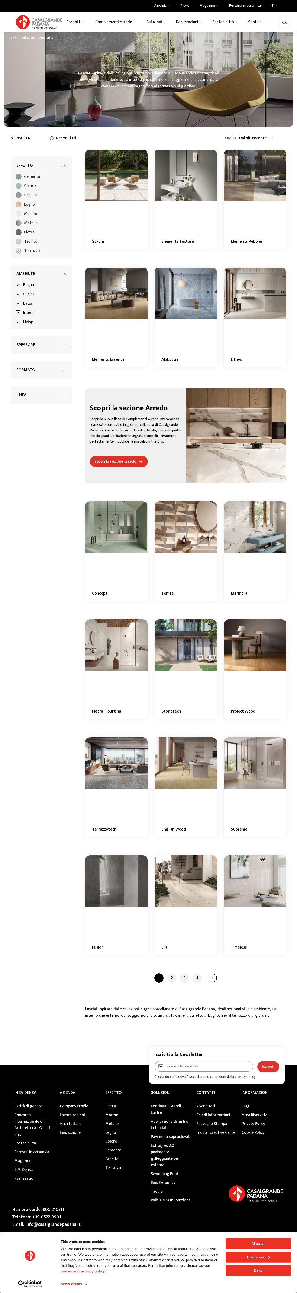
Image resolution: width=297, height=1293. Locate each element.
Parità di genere (28, 1106)
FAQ (245, 1106)
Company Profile (74, 1106)
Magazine (22, 1161)
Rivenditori (205, 1106)
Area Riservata (254, 1115)
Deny (258, 1271)
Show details (71, 1284)
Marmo (111, 1115)
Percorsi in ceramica (31, 1152)
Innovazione (70, 1132)
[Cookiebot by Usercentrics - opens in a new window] (30, 1283)
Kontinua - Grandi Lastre (166, 1109)
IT (272, 6)
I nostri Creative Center (216, 1132)
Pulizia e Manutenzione (170, 1200)
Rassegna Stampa (211, 1124)
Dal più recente (253, 138)
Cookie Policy (253, 1132)
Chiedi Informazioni (213, 1115)
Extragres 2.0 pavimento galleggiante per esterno (165, 1155)
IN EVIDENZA (25, 1092)
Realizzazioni (25, 1178)
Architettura (70, 1124)
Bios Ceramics (163, 1182)
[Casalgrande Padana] (39, 22)
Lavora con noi (72, 1115)
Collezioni (28, 37)
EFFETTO (113, 1092)
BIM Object (23, 1169)
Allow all (258, 1243)
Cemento (113, 1150)
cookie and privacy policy (83, 1271)
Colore (111, 1141)
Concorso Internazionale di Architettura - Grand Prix (32, 1125)
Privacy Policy (253, 1124)
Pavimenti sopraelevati (170, 1137)
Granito (112, 1159)
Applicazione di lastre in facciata (169, 1124)
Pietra (110, 1106)
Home (13, 37)
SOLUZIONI (160, 1092)
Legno (110, 1132)
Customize (255, 1257)
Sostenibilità (25, 1143)
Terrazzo (113, 1168)
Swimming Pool (164, 1174)
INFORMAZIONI (255, 1092)
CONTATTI (205, 1092)
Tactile (157, 1191)
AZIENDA (67, 1092)
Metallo (112, 1124)
